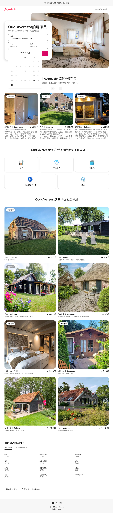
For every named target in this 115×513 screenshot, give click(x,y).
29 (34, 80)
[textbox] (18, 46)
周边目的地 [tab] (8, 447)
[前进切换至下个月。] (38, 53)
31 (12, 85)
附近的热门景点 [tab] (21, 447)
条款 (59, 509)
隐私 (54, 509)
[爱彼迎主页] (10, 9)
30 (38, 80)
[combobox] (28, 38)
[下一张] (60, 88)
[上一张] (53, 88)
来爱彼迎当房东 (101, 9)
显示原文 (66, 3)
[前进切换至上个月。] (12, 53)
